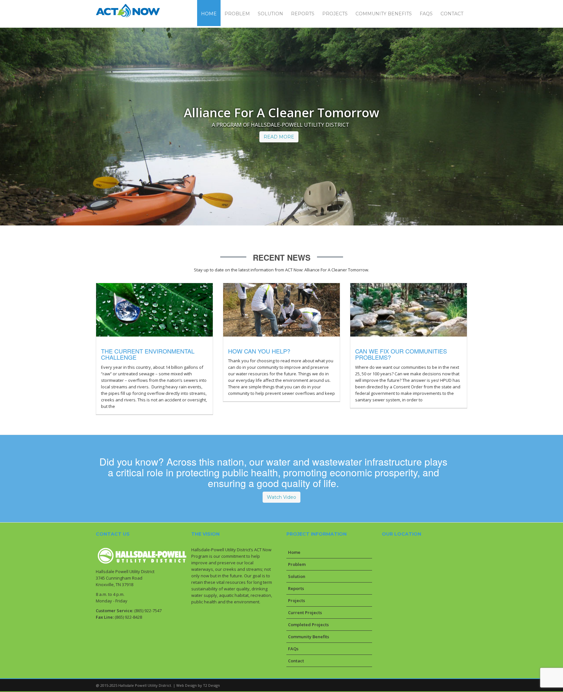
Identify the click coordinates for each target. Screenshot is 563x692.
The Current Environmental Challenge (148, 354)
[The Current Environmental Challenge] (150, 310)
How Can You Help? (259, 351)
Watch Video (281, 497)
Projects (296, 600)
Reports (296, 588)
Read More (279, 137)
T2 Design (211, 685)
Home (294, 552)
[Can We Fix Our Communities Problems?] (404, 310)
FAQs (293, 649)
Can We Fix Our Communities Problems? (401, 354)
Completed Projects (308, 624)
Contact (296, 661)
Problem (297, 564)
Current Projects (305, 612)
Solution (296, 576)
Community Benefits (308, 637)
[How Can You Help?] (277, 310)
